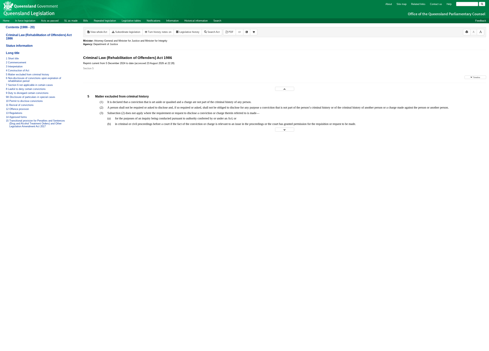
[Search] (482, 4)
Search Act (213, 32)
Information (172, 20)
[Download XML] (239, 32)
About (388, 4)
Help (449, 4)
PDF (230, 32)
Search (217, 20)
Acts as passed (49, 20)
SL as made (71, 20)
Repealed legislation (105, 20)
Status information (19, 45)
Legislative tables (131, 20)
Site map (401, 4)
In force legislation (25, 20)
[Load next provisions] (284, 130)
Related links (418, 4)
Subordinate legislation (127, 32)
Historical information (196, 20)
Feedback (480, 20)
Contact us (436, 4)
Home (6, 20)
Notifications (153, 20)
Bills (85, 20)
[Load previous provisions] (284, 89)
